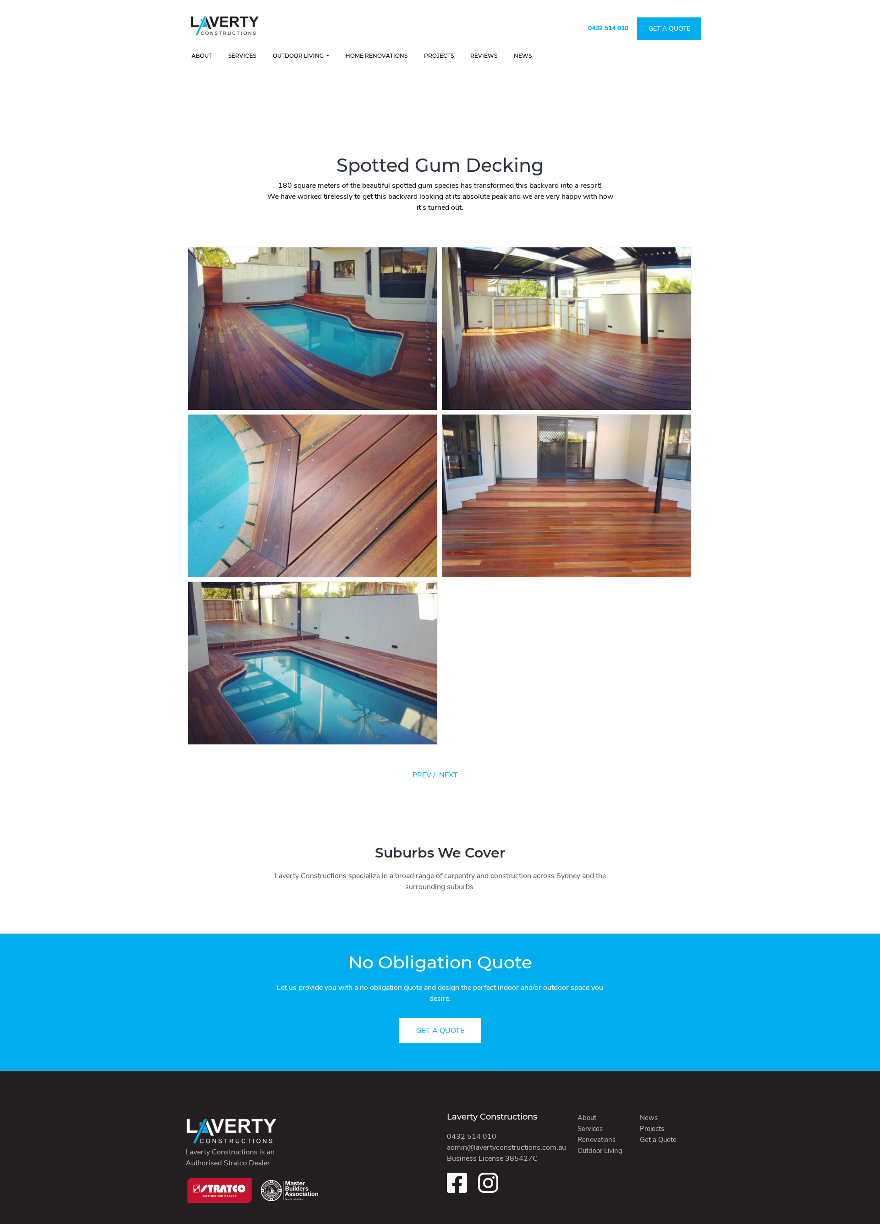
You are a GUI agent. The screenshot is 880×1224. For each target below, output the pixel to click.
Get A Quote (669, 28)
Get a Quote (658, 1139)
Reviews (483, 55)
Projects (439, 55)
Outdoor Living (299, 55)
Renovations (597, 1139)
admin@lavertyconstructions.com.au (506, 1147)
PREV (421, 775)
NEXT (448, 775)
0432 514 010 (608, 28)
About (202, 55)
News (523, 55)
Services (242, 55)
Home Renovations (376, 55)
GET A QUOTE (440, 1031)
